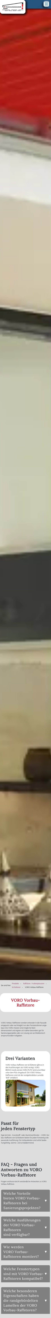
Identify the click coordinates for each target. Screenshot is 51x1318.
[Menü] (46, 4)
